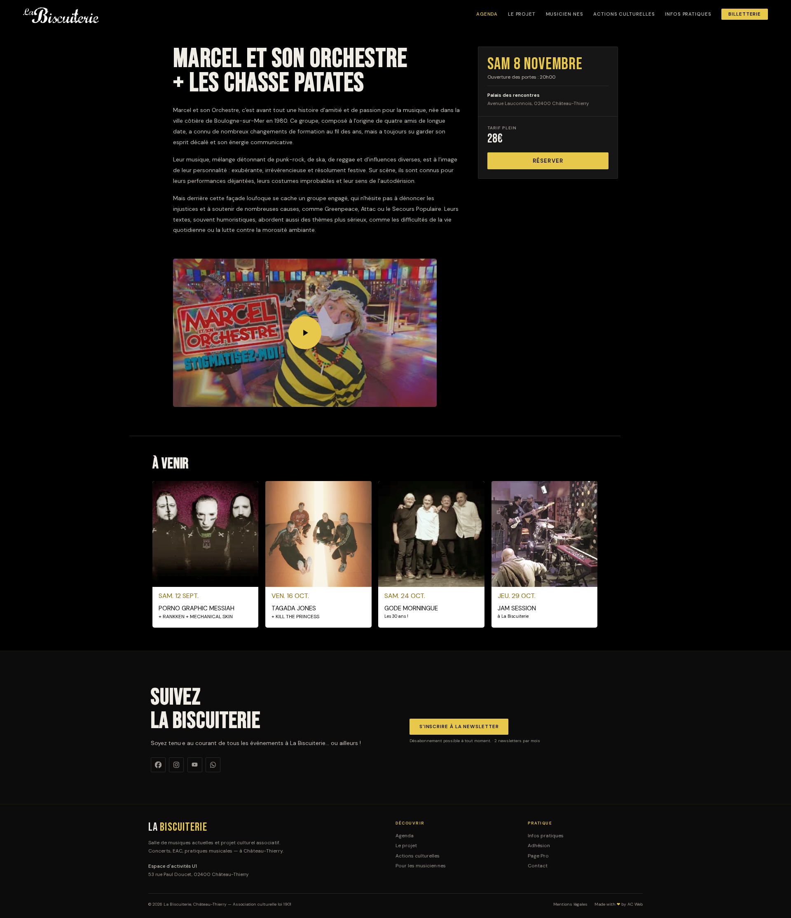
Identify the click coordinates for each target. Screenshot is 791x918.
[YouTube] (194, 764)
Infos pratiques (688, 14)
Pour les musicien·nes (421, 865)
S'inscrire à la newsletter (459, 727)
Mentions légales (570, 904)
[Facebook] (158, 764)
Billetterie (744, 14)
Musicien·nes (564, 14)
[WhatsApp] (213, 764)
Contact (538, 865)
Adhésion (539, 845)
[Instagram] (176, 764)
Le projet (522, 14)
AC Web (635, 904)
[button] (305, 333)
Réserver (548, 160)
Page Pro (538, 856)
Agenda (487, 14)
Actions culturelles (624, 14)
